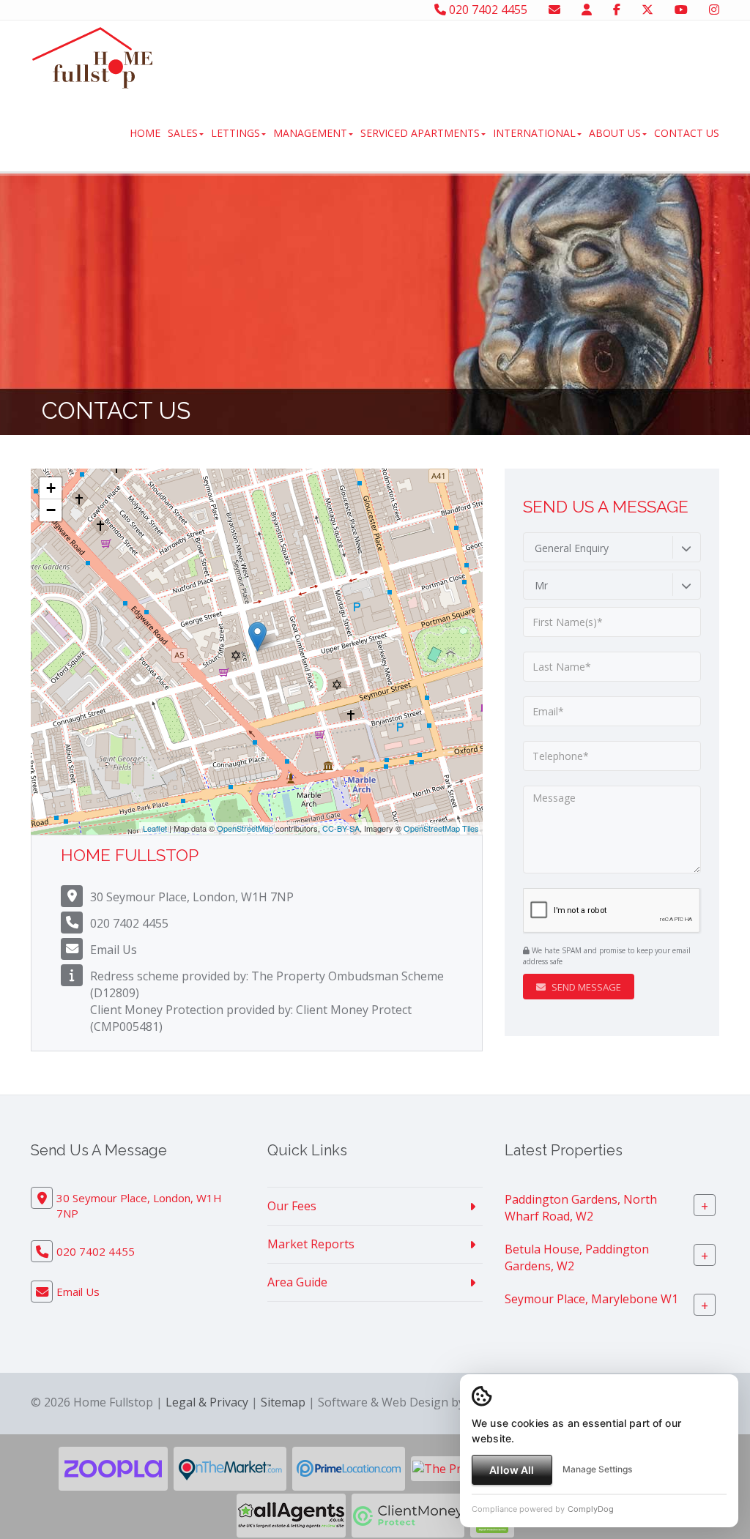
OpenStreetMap (245, 828)
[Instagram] (714, 9)
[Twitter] (647, 9)
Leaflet (155, 828)
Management (310, 133)
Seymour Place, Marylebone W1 (591, 1299)
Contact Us (686, 133)
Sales (183, 133)
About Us (615, 133)
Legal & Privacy (207, 1402)
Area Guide (297, 1282)
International (534, 133)
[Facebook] (616, 9)
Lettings (235, 133)
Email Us (113, 950)
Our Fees (291, 1206)
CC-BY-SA (341, 828)
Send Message (585, 987)
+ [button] (51, 488)
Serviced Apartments (420, 133)
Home (145, 133)
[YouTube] (681, 9)
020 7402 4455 (486, 9)
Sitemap (283, 1402)
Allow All (511, 1470)
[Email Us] (554, 9)
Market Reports (310, 1244)
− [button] (51, 510)
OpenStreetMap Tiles (441, 828)
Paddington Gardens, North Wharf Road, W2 (581, 1207)
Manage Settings (597, 1469)
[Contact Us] (587, 9)
